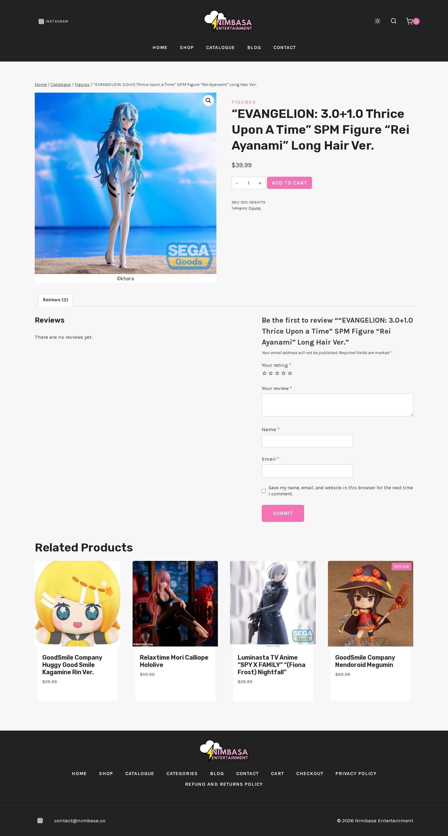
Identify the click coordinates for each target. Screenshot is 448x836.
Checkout (309, 773)
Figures (244, 102)
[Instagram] (40, 820)
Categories (182, 773)
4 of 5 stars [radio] (283, 373)
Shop (187, 47)
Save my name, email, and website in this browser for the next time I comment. (340, 491)
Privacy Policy (356, 773)
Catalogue (220, 47)
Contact (284, 47)
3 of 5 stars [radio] (277, 373)
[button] (208, 100)
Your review (277, 388)
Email (270, 459)
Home (160, 47)
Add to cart (289, 183)
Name (270, 429)
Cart (277, 773)
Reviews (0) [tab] (55, 300)
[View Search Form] (390, 21)
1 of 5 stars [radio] (264, 373)
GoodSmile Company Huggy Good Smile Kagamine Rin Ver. (72, 665)
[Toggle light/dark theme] (377, 21)
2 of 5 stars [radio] (270, 373)
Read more (348, 691)
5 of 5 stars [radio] (290, 373)
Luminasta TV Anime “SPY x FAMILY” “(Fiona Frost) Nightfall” (271, 665)
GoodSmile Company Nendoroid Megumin (365, 661)
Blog (254, 47)
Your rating (276, 365)
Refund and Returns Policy (224, 784)
